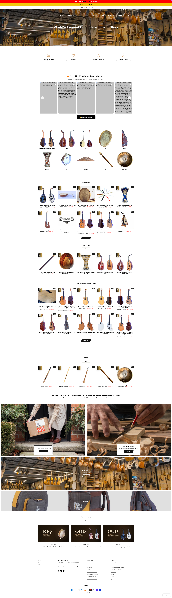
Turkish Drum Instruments (92, 578)
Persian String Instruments (116, 562)
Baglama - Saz (90, 560)
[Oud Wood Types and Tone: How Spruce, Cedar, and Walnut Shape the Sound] (118, 533)
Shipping (40, 564)
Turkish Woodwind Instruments (93, 576)
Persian (70, 15)
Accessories (111, 15)
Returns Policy (41, 562)
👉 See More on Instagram (86, 117)
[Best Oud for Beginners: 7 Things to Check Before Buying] (86, 533)
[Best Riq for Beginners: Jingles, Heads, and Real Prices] (53, 533)
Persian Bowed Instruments (116, 565)
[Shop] (86, 473)
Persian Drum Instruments (116, 569)
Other (102, 15)
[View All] (43, 430)
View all (86, 237)
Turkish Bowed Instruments (92, 574)
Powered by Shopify (86, 592)
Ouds (77, 15)
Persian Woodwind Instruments (117, 567)
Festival (112, 574)
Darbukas (95, 15)
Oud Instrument (90, 562)
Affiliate (120, 15)
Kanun (112, 576)
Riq (111, 578)
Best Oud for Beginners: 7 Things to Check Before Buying (86, 546)
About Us (40, 560)
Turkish (62, 15)
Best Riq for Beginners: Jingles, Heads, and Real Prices (53, 546)
